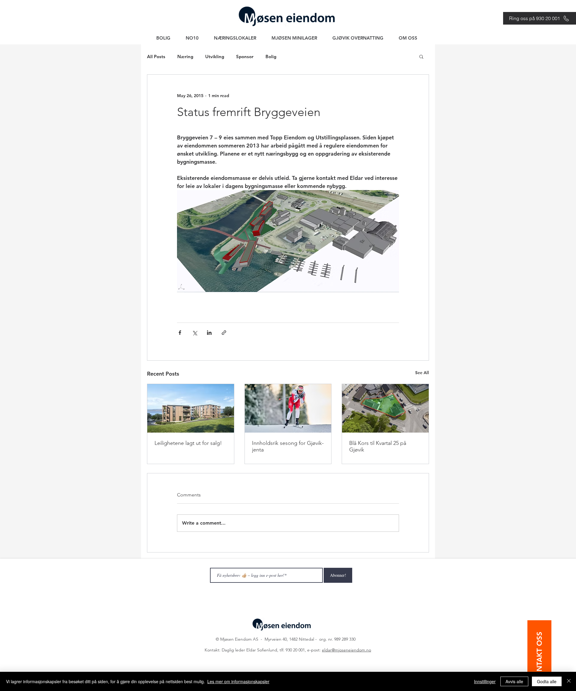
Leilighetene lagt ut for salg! (188, 443)
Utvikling (214, 56)
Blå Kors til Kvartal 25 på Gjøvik (377, 446)
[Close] (568, 681)
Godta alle (546, 681)
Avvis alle (514, 681)
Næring (185, 56)
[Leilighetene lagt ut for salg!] (190, 408)
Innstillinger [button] (485, 681)
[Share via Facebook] (180, 332)
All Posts (156, 56)
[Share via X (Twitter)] (194, 332)
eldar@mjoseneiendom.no (346, 650)
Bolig (271, 56)
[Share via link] (224, 332)
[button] (421, 56)
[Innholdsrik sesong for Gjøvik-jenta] (288, 408)
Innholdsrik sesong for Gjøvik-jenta (288, 446)
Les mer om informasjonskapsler (238, 681)
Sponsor (245, 56)
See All (422, 372)
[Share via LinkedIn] (209, 332)
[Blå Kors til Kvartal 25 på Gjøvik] (385, 408)
